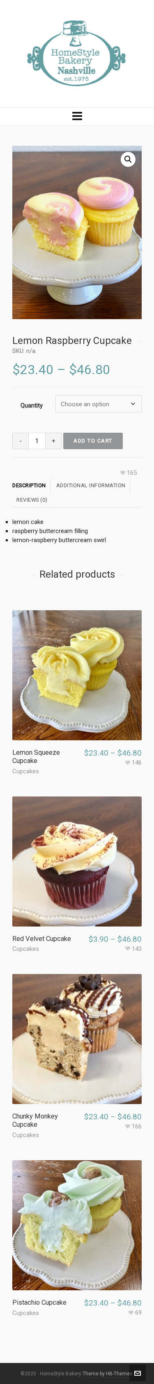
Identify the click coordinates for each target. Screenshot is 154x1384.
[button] (128, 159)
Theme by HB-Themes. (108, 1374)
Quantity (32, 405)
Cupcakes (25, 771)
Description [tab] (29, 485)
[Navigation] (77, 116)
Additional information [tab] (91, 485)
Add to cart (93, 441)
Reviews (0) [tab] (32, 500)
